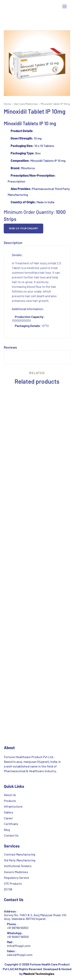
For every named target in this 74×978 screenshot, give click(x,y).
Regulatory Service (16, 877)
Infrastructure (13, 806)
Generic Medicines (16, 872)
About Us (10, 794)
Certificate (11, 824)
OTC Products (13, 883)
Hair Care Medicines (26, 103)
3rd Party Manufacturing (20, 860)
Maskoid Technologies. (39, 973)
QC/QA (8, 889)
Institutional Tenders (18, 866)
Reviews (10, 347)
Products (10, 800)
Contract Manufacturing (19, 854)
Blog (7, 829)
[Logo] (25, 6)
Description (13, 242)
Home (7, 103)
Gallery (8, 812)
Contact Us (11, 835)
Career (8, 818)
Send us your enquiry (23, 228)
